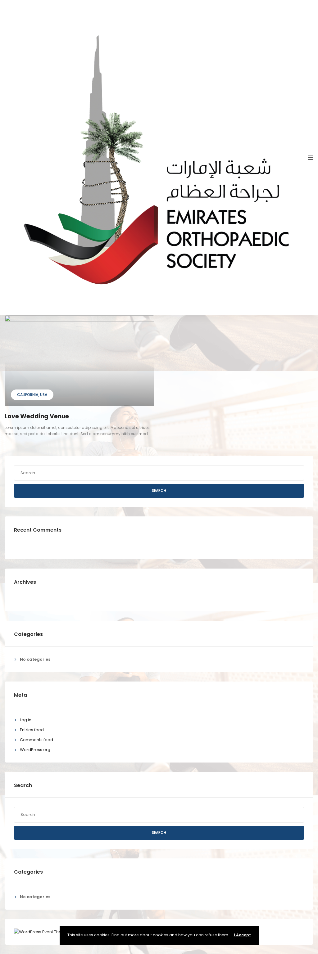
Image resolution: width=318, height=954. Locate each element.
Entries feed (32, 730)
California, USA (32, 394)
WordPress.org (35, 750)
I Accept (242, 935)
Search (159, 490)
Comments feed (36, 740)
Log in (25, 720)
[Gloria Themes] (41, 931)
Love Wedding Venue (37, 416)
